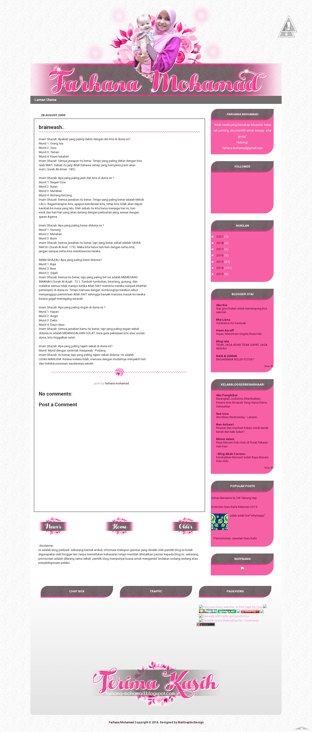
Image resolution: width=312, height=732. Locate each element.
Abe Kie (221, 305)
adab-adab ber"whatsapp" (247, 515)
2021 (220, 236)
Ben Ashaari (225, 424)
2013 (220, 274)
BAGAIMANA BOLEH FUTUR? (235, 359)
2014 (220, 268)
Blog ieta (222, 341)
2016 (220, 255)
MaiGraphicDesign (191, 722)
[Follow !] (286, 51)
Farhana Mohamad (121, 722)
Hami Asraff (225, 330)
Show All (269, 366)
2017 (220, 249)
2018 (220, 243)
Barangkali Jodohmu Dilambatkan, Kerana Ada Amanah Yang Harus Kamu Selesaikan (241, 402)
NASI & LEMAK (226, 356)
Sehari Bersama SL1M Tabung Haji (234, 498)
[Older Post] (186, 533)
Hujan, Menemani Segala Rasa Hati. (239, 334)
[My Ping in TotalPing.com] (250, 612)
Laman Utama (45, 100)
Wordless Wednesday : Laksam (236, 417)
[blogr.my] (242, 569)
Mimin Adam (225, 439)
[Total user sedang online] (206, 625)
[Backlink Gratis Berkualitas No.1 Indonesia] (229, 620)
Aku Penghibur (227, 395)
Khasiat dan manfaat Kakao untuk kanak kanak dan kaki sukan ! (242, 429)
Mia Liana (223, 319)
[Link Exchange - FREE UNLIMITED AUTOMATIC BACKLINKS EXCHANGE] (239, 612)
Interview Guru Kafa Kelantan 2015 (234, 507)
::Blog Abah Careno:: (231, 454)
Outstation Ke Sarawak (231, 323)
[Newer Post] (53, 533)
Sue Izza (222, 413)
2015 (220, 261)
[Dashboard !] (289, 45)
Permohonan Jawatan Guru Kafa (235, 538)
